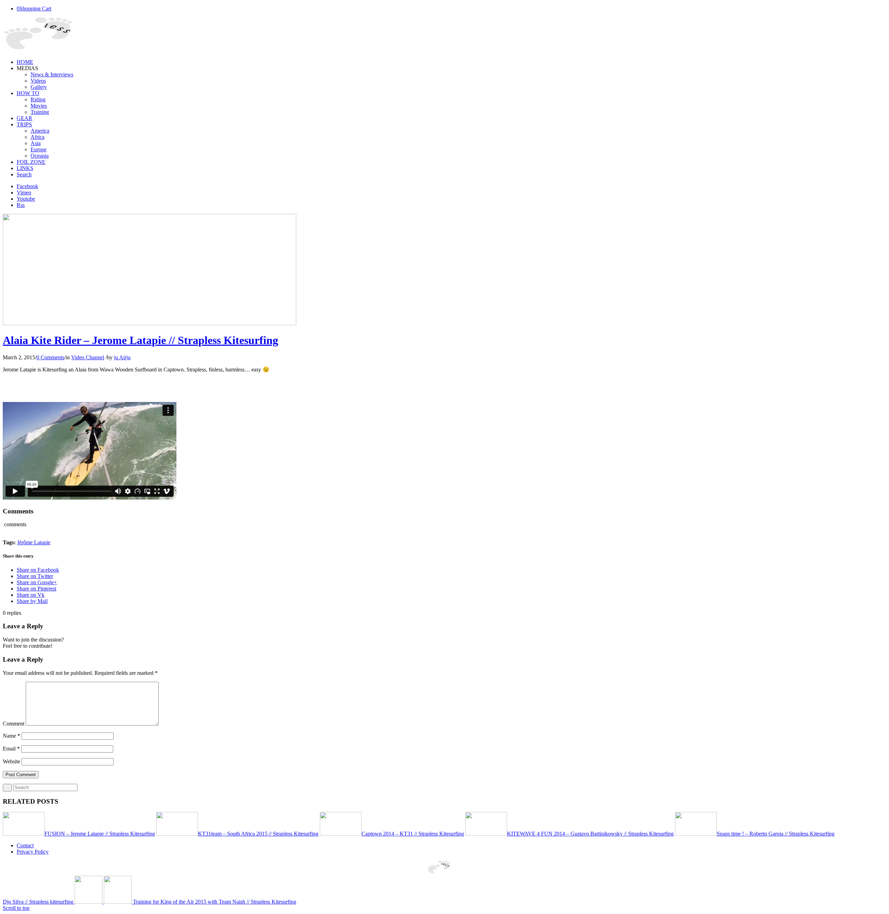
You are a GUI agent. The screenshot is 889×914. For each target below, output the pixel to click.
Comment (13, 724)
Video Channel (87, 357)
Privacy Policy (33, 852)
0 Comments (50, 357)
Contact (25, 845)
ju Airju (122, 357)
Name (11, 736)
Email (11, 749)
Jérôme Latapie (33, 542)
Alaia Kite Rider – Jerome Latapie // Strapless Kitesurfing (140, 340)
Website (11, 761)
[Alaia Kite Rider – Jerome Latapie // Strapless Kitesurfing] (149, 323)
